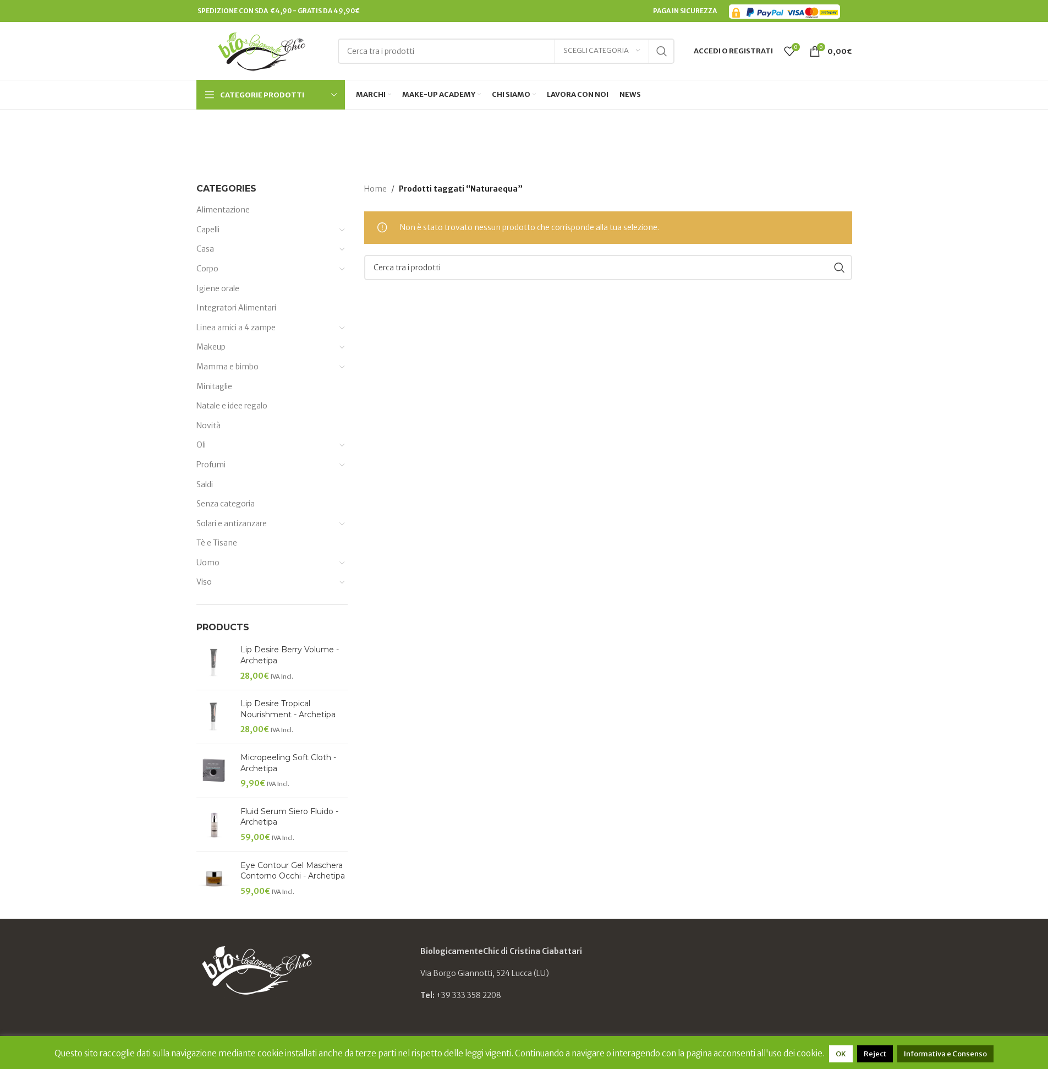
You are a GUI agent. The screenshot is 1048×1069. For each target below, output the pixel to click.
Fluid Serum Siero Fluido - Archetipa (289, 816)
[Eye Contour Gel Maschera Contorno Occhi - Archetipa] (214, 878)
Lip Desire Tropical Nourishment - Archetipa (288, 709)
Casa (205, 249)
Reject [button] (875, 1054)
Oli (201, 445)
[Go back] (435, 135)
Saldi (204, 484)
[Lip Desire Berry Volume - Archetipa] (214, 663)
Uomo (208, 563)
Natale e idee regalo (231, 406)
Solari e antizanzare (231, 523)
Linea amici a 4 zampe (236, 327)
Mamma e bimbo (227, 367)
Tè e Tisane (216, 543)
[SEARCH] (661, 51)
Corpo (207, 269)
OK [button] (841, 1054)
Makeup (211, 347)
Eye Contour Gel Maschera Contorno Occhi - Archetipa (292, 870)
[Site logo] (261, 50)
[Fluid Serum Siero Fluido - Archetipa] (214, 824)
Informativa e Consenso (945, 1054)
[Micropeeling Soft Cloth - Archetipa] (214, 770)
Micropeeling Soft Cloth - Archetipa (288, 762)
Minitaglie (214, 386)
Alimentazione (223, 210)
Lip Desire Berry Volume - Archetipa (289, 655)
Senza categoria (225, 504)
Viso (204, 582)
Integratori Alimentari (236, 308)
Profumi (211, 465)
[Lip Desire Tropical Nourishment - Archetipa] (214, 717)
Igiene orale (217, 288)
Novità (208, 425)
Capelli (208, 229)
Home (375, 189)
